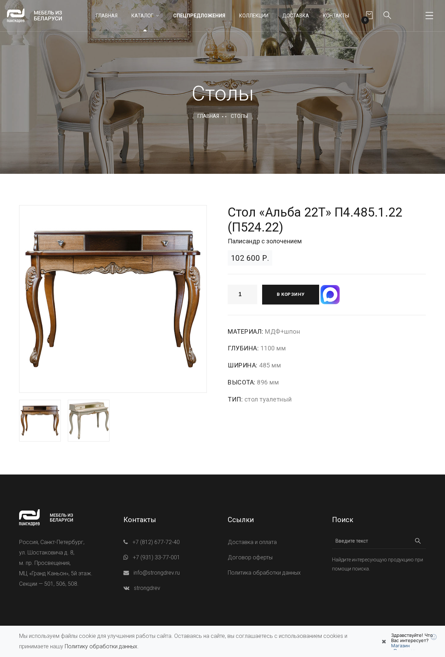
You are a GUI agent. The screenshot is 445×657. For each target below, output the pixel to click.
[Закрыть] (384, 641)
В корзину (291, 294)
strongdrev (147, 588)
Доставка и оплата (252, 542)
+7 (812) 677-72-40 (156, 542)
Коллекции (253, 15)
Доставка (295, 15)
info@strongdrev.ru (157, 572)
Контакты (336, 15)
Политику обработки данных (101, 646)
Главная (107, 15)
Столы (239, 116)
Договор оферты (250, 557)
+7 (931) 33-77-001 (156, 557)
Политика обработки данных (264, 572)
